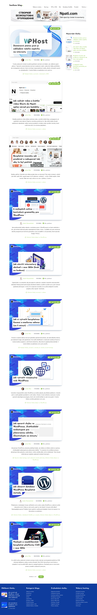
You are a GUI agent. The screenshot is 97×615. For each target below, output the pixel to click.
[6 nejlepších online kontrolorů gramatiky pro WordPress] (69, 66)
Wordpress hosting (55, 597)
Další (41, 576)
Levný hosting (79, 598)
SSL (60, 7)
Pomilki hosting (30, 602)
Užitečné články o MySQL (32, 605)
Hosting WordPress (80, 595)
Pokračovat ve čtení (54, 52)
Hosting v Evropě (55, 602)
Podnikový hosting (55, 593)
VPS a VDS (54, 7)
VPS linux (78, 605)
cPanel (27, 597)
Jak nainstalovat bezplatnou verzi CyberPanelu (13, 605)
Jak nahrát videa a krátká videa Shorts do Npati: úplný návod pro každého (26, 104)
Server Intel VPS (55, 598)
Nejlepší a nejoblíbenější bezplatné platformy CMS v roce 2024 (26, 545)
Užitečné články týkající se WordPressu (37, 237)
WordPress (29, 593)
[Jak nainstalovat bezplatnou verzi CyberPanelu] (4, 605)
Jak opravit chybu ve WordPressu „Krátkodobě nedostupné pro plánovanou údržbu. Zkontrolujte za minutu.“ (25, 429)
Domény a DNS (29, 600)
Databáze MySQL (67, 7)
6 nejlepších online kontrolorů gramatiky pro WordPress (26, 212)
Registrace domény (55, 591)
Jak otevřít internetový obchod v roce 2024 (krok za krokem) (26, 267)
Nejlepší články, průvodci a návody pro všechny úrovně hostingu (36, 347)
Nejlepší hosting (79, 597)
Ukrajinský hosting (80, 591)
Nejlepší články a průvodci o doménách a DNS (37, 73)
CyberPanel (29, 598)
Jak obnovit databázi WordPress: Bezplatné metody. (24, 490)
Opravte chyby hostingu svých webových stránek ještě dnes (30, 457)
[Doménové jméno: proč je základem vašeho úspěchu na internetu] (69, 40)
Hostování (28, 595)
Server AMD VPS (55, 600)
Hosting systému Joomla (57, 595)
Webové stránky (37, 7)
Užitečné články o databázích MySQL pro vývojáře (26, 515)
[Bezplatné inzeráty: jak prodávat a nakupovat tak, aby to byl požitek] (69, 57)
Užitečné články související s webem (37, 129)
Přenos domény (54, 605)
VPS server (78, 604)
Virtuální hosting (80, 593)
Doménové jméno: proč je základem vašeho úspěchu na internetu (26, 49)
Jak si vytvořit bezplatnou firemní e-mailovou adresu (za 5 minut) (26, 322)
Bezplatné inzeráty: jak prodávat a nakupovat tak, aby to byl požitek (26, 159)
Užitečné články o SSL (31, 604)
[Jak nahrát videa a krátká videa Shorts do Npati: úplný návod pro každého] (69, 48)
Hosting (46, 7)
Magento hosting (55, 604)
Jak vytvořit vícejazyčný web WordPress (25, 379)
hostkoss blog (15, 5)
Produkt (76, 7)
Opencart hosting (80, 600)
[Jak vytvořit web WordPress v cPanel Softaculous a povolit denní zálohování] (4, 594)
